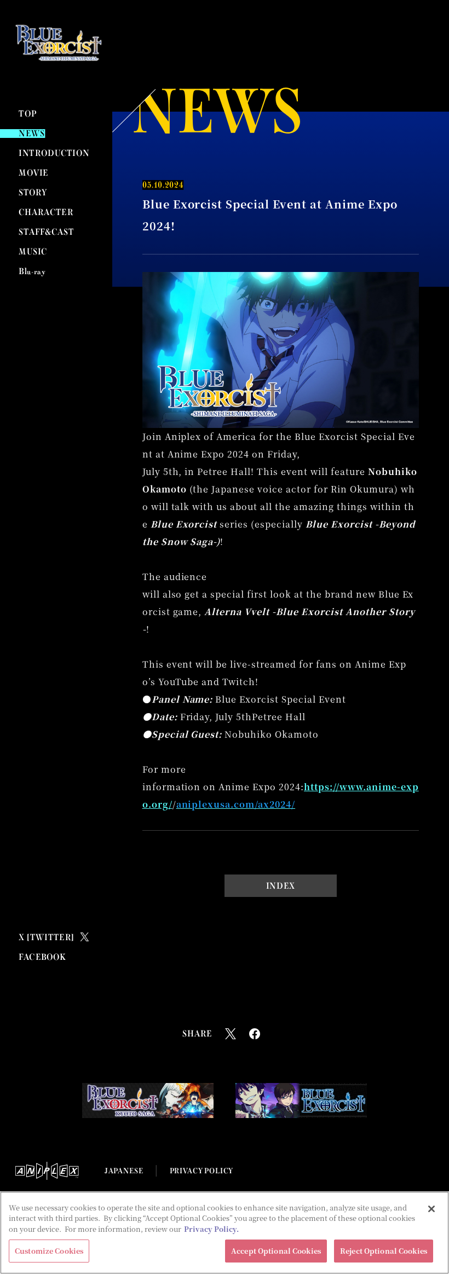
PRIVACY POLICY (202, 1171)
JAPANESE (124, 1171)
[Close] (431, 1209)
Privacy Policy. (211, 1229)
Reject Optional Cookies (383, 1251)
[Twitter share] (230, 1033)
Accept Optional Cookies (276, 1251)
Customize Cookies (49, 1251)
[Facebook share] (254, 1033)
